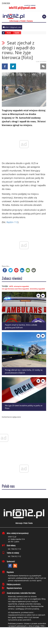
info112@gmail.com (13, 27)
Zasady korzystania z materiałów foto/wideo (21, 592)
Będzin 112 (12, 222)
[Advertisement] (24, 634)
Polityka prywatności (13, 584)
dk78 (11, 286)
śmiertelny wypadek (37, 289)
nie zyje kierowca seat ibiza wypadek (15, 289)
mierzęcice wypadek (21, 286)
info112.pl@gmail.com (22, 7)
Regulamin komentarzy (14, 588)
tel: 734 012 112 (14, 549)
